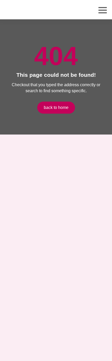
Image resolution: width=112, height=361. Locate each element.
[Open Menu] (102, 10)
